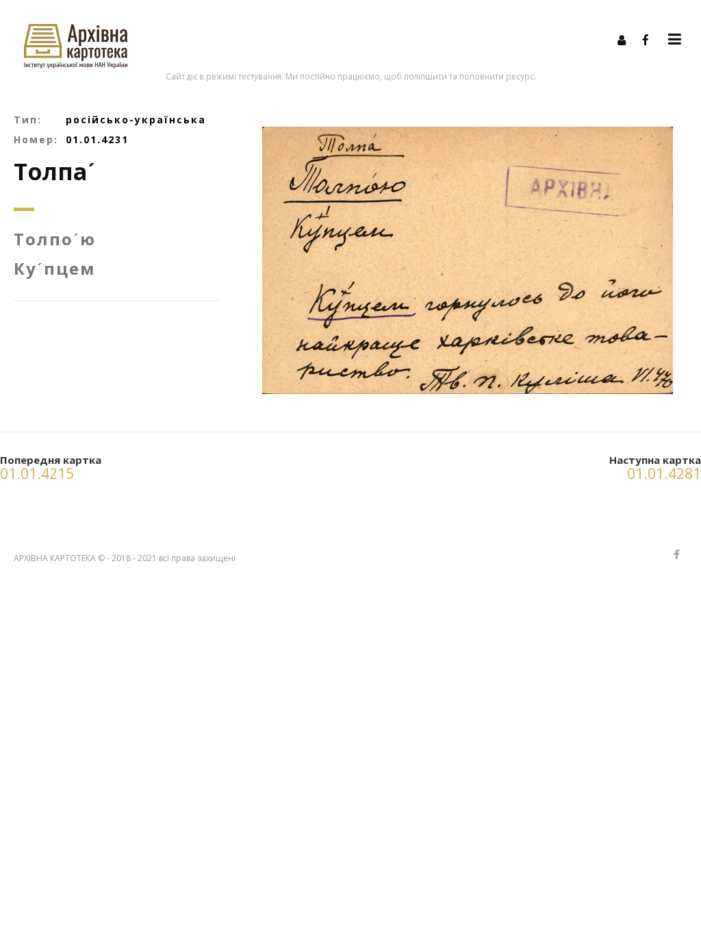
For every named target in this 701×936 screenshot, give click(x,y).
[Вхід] (622, 40)
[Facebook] (646, 40)
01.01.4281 (664, 473)
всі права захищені (197, 558)
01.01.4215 (37, 473)
